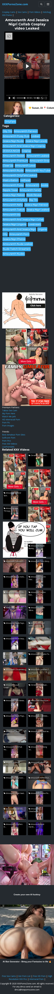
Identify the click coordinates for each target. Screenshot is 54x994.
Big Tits (33, 200)
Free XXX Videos (9, 443)
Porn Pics (6, 440)
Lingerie (42, 229)
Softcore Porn (8, 437)
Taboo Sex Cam (9, 410)
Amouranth (32, 185)
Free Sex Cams (9, 976)
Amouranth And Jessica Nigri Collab (23, 219)
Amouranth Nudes (13, 253)
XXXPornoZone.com (15, 4)
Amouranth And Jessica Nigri (19, 229)
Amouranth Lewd (25, 165)
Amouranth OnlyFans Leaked (20, 175)
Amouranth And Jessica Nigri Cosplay (24, 146)
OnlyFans (10, 121)
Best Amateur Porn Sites (13, 434)
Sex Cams (22, 12)
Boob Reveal (34, 195)
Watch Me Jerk (9, 416)
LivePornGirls (8, 446)
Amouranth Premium (15, 160)
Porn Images (8, 425)
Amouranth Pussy (13, 185)
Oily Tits (7, 131)
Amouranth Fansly (30, 190)
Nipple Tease (10, 190)
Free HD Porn (39, 976)
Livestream (34, 224)
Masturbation (10, 180)
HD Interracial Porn (11, 419)
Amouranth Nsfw (13, 204)
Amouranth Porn (19, 234)
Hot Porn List (24, 976)
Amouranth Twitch (14, 209)
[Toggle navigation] (48, 4)
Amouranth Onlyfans (15, 200)
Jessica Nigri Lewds (36, 141)
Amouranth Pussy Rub (16, 136)
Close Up (8, 165)
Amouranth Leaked (38, 155)
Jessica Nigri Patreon (36, 204)
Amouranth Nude (13, 170)
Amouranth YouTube (37, 170)
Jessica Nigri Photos (14, 239)
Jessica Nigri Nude (13, 141)
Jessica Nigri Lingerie (14, 224)
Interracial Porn (36, 979)
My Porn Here (8, 413)
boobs (44, 185)
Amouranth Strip (39, 160)
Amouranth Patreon (25, 131)
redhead (25, 180)
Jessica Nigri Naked (14, 195)
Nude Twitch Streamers (16, 249)
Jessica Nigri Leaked (38, 209)
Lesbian (35, 136)
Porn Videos (34, 12)
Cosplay (26, 151)
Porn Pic (6, 422)
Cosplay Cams (8, 12)
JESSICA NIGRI (11, 151)
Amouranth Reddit (14, 155)
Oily (5, 234)
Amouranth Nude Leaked (18, 244)
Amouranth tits (11, 214)
